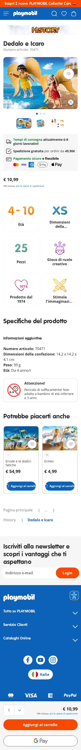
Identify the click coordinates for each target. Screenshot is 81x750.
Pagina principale (18, 510)
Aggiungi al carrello (40, 724)
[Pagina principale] (25, 13)
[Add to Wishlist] (68, 73)
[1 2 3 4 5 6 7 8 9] (14, 710)
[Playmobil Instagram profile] (53, 660)
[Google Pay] (40, 741)
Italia (44, 674)
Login (67, 572)
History (10, 519)
